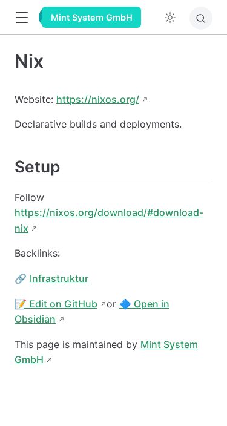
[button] (21, 18)
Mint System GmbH (92, 17)
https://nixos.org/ (97, 99)
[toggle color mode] (170, 17)
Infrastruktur (59, 278)
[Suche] (200, 18)
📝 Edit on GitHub (56, 304)
